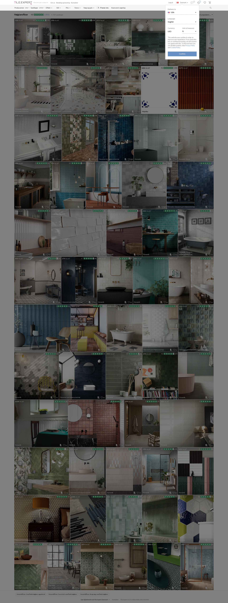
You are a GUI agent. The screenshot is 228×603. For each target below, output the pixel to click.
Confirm (182, 54)
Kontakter (74, 3)
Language (171, 19)
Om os (52, 3)
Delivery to (172, 9)
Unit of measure (188, 28)
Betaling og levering (63, 3)
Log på (170, 2)
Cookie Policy (175, 47)
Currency (171, 28)
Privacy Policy (190, 45)
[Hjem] (23, 3)
